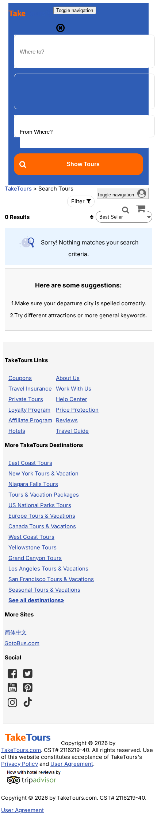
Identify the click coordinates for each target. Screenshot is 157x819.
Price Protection (77, 409)
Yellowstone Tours (32, 547)
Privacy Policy (19, 763)
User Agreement (71, 763)
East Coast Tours (30, 462)
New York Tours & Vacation (43, 473)
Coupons (20, 378)
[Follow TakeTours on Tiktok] (27, 702)
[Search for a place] (125, 209)
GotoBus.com (21, 643)
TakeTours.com (21, 749)
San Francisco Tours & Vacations (51, 579)
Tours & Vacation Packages (43, 494)
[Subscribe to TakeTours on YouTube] (12, 687)
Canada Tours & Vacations (42, 526)
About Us (68, 378)
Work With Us (73, 388)
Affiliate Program (30, 420)
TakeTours (18, 188)
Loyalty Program (29, 409)
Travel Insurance (30, 388)
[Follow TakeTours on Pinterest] (27, 687)
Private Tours (25, 399)
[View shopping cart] (141, 208)
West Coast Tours (31, 536)
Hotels (16, 430)
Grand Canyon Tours (35, 558)
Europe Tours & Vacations (41, 515)
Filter (78, 201)
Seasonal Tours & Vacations (44, 589)
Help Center (71, 399)
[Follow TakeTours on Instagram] (12, 702)
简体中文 (16, 632)
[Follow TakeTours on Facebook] (12, 673)
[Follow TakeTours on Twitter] (27, 673)
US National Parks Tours (39, 505)
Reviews (67, 420)
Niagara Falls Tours (33, 484)
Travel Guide (72, 430)
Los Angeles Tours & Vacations (48, 568)
